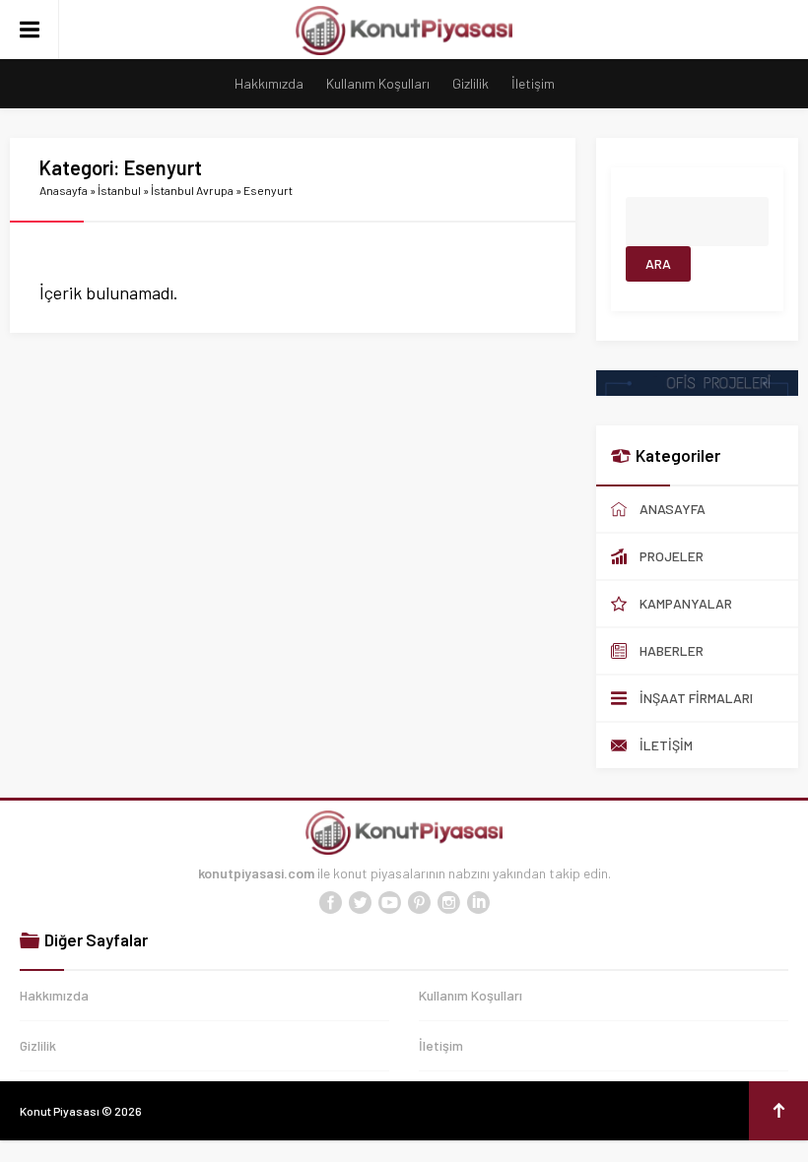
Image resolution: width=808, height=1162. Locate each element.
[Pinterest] (419, 903)
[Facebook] (330, 903)
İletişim (533, 83)
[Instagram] (448, 903)
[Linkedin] (478, 903)
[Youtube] (389, 903)
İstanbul (119, 190)
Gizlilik (470, 83)
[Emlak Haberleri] (697, 387)
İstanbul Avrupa (192, 190)
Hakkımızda (269, 83)
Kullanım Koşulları (378, 83)
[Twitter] (359, 903)
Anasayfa (63, 190)
